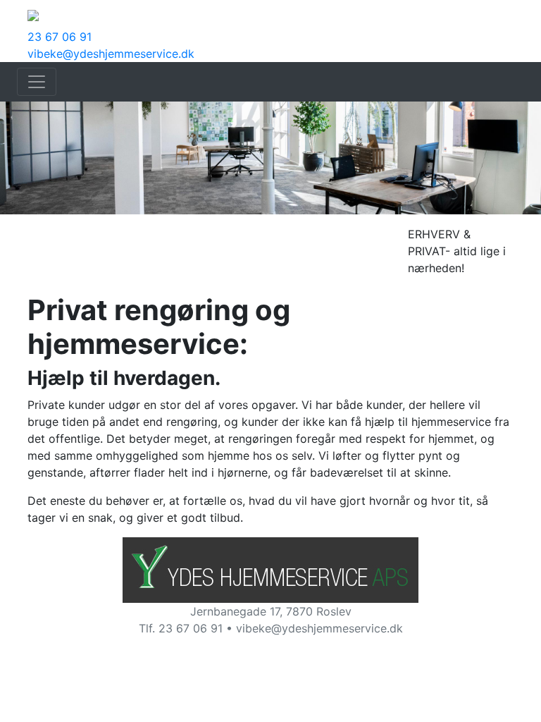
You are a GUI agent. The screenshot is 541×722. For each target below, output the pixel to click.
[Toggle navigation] (36, 82)
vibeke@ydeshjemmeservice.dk (110, 54)
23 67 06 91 (59, 37)
